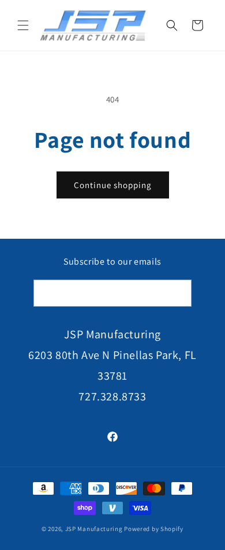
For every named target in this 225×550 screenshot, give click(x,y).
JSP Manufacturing (94, 529)
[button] (23, 25)
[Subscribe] (178, 293)
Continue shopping (113, 184)
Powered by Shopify (153, 529)
